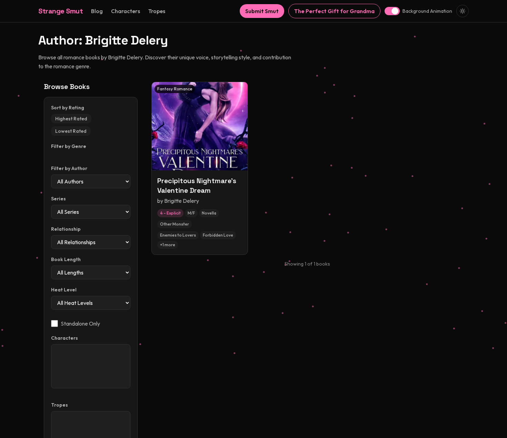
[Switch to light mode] (462, 11)
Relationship (66, 229)
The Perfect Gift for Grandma (334, 11)
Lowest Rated (71, 131)
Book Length (66, 259)
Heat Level (64, 290)
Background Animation (427, 11)
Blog (97, 11)
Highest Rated (71, 119)
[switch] (392, 11)
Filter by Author (69, 168)
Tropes (156, 11)
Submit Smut (262, 11)
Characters (125, 11)
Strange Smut (60, 11)
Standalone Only (80, 323)
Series (58, 199)
